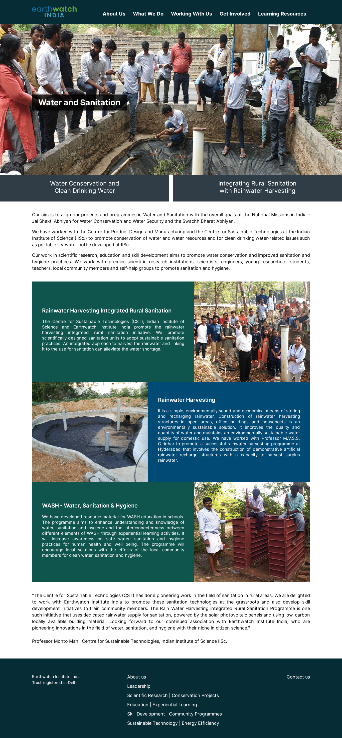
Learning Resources (282, 14)
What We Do (148, 14)
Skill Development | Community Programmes (174, 713)
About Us (114, 14)
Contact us (298, 677)
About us (136, 677)
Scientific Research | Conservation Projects (173, 695)
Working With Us (191, 14)
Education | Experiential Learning (162, 704)
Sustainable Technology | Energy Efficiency (173, 723)
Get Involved (235, 14)
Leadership (138, 686)
